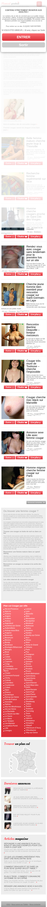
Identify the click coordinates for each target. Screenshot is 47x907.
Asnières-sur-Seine (12, 626)
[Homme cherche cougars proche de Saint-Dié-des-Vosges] (12, 230)
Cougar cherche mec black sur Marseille (36, 400)
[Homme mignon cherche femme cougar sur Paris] (12, 489)
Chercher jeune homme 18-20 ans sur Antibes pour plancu (28, 824)
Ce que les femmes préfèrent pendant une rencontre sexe (22, 858)
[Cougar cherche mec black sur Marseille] (12, 418)
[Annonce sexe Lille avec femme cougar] (12, 454)
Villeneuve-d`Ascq (33, 728)
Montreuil (29, 623)
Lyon (28, 611)
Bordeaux (9, 645)
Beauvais (8, 635)
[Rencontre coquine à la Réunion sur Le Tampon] (7, 793)
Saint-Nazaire (31, 689)
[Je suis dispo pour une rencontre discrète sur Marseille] (7, 802)
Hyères (8, 704)
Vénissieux (30, 721)
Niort (28, 642)
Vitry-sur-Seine (32, 733)
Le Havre (8, 716)
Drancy (8, 692)
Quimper (29, 661)
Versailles (30, 723)
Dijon (7, 690)
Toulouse (29, 709)
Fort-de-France (11, 699)
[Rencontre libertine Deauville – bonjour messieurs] (12, 345)
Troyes (28, 716)
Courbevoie (9, 685)
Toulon (28, 706)
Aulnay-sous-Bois (12, 630)
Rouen (28, 671)
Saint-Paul (30, 692)
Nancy (28, 628)
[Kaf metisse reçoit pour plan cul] (7, 820)
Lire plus (35, 236)
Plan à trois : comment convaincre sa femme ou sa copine (22, 877)
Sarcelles (29, 699)
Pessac (29, 657)
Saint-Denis (30, 676)
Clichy (7, 678)
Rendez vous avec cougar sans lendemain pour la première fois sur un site (35, 253)
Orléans (29, 647)
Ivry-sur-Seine (10, 709)
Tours (28, 713)
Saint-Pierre (30, 694)
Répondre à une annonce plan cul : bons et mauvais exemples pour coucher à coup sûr (23, 845)
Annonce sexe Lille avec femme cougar (35, 435)
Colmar (8, 680)
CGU (8, 904)
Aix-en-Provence (11, 609)
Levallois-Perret (11, 726)
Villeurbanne (31, 730)
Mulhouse (30, 626)
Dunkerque (9, 695)
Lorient (28, 609)
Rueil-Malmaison (32, 673)
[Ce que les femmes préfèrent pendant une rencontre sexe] (29, 863)
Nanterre (29, 630)
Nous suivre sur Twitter (20, 904)
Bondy (7, 642)
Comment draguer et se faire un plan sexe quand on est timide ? (21, 867)
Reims (28, 664)
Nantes (28, 633)
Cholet (7, 673)
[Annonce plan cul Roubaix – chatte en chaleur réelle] (7, 811)
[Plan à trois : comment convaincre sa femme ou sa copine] (36, 882)
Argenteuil (9, 623)
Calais (7, 657)
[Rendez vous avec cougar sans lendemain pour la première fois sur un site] (12, 268)
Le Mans (8, 719)
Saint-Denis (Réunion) (29, 679)
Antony (7, 621)
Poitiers (29, 659)
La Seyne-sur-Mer (12, 714)
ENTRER (23, 37)
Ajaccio (8, 611)
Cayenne (8, 661)
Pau (27, 652)
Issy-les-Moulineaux (13, 707)
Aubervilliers (10, 628)
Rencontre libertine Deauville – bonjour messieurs (33, 330)
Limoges (8, 730)
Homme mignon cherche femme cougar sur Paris (35, 471)
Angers (8, 616)
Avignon (8, 633)
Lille (6, 728)
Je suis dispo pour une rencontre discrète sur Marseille (27, 798)
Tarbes (28, 704)
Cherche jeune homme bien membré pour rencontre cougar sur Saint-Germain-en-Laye (35, 292)
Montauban (30, 618)
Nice (27, 638)
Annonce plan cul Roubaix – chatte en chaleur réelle (25, 806)
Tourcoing (30, 711)
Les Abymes (10, 723)
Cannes (8, 659)
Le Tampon (9, 721)
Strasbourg (30, 701)
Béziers (8, 640)
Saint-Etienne (31, 683)
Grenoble (8, 702)
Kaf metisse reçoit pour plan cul (26, 815)
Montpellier (30, 621)
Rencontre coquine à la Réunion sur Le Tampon (28, 789)
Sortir (23, 45)
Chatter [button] (20, 236)
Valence (29, 718)
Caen (7, 654)
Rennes (29, 666)
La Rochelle (10, 711)
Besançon (9, 638)
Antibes (8, 618)
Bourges (8, 650)
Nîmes (28, 640)
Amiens (8, 614)
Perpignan (30, 654)
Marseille (29, 614)
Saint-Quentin (31, 697)
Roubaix (29, 669)
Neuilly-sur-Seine (33, 635)
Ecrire (8, 236)
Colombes (9, 683)
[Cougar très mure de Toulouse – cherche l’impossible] (12, 382)
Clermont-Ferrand (12, 675)
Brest (7, 652)
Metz (28, 616)
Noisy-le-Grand (32, 645)
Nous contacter (35, 904)
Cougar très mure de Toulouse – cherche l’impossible (33, 366)
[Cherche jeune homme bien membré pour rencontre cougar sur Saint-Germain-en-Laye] (12, 305)
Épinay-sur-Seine (12, 697)
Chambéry (9, 666)
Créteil (7, 687)
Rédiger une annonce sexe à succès (23, 886)
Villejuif (29, 725)
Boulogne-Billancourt (13, 647)
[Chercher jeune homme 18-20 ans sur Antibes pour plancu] (7, 828)
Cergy (7, 664)
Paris (28, 650)
